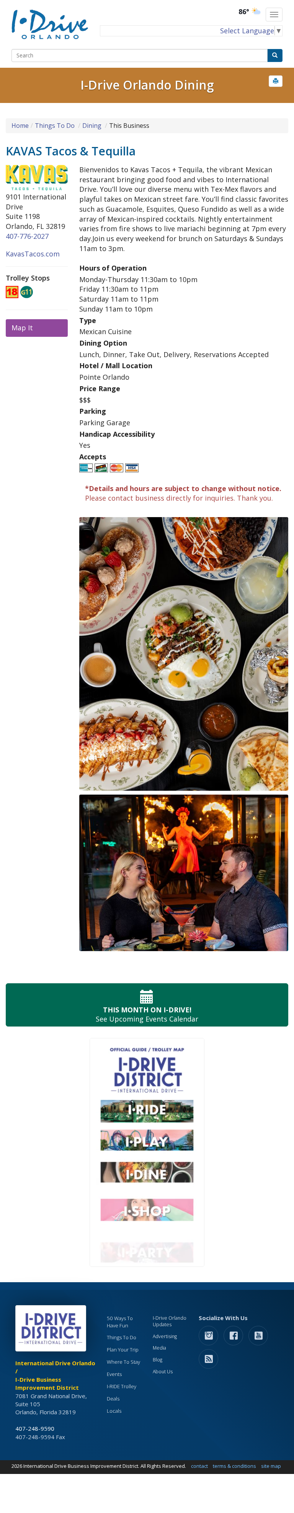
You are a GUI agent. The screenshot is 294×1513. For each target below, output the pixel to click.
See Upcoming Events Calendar (147, 1014)
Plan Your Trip (123, 1349)
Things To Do (55, 125)
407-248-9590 (34, 1428)
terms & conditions (234, 1465)
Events (114, 1374)
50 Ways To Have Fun (120, 1322)
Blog (157, 1359)
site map (271, 1465)
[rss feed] (208, 1358)
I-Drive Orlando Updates (169, 1321)
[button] (276, 81)
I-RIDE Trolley (121, 1386)
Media (159, 1348)
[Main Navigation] (274, 14)
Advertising (165, 1336)
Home (20, 125)
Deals (113, 1398)
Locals (114, 1410)
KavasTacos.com (33, 253)
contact (199, 1465)
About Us (163, 1371)
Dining (91, 125)
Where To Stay (123, 1361)
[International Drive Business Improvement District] (52, 1330)
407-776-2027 (27, 236)
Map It (22, 327)
